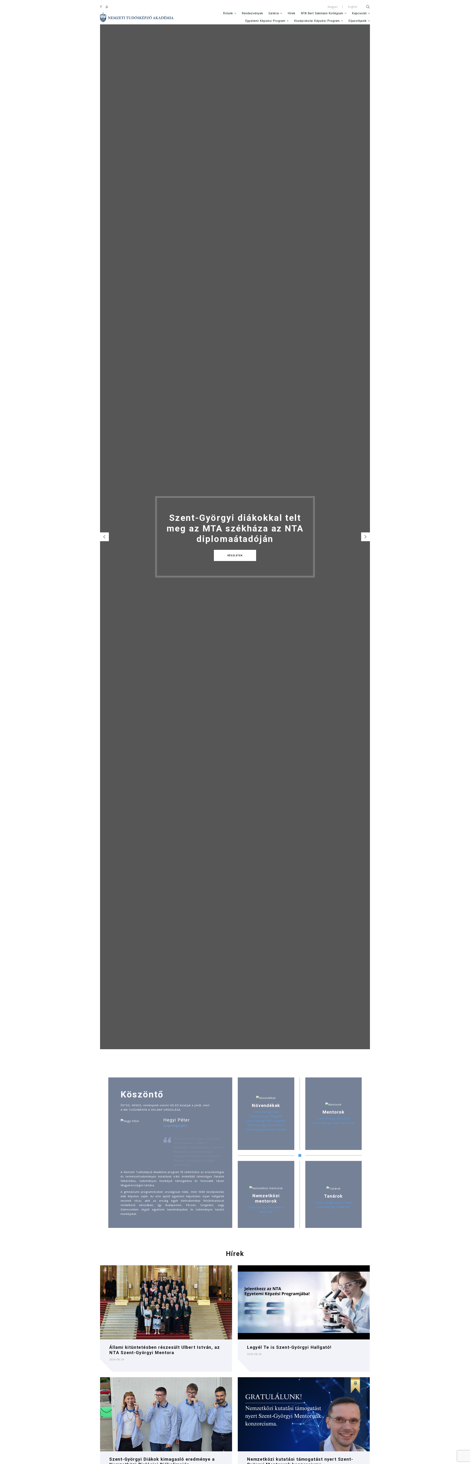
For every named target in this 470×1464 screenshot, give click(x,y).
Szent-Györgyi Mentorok (333, 1118)
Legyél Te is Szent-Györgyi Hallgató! (289, 1347)
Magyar (333, 6)
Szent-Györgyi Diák (266, 1112)
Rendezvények (252, 13)
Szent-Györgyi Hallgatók (266, 1116)
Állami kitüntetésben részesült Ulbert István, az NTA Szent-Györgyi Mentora (164, 1350)
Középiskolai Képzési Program (317, 21)
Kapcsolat (359, 13)
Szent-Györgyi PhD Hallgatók (266, 1120)
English (352, 6)
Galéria (274, 13)
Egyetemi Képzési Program (265, 21)
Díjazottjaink (357, 21)
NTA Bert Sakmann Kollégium (322, 13)
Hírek (291, 13)
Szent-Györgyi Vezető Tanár (333, 1202)
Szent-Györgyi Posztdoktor (266, 1125)
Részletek (235, 555)
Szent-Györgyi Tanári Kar (333, 1207)
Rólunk (228, 13)
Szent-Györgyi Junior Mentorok (333, 1123)
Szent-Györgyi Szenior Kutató (266, 1129)
